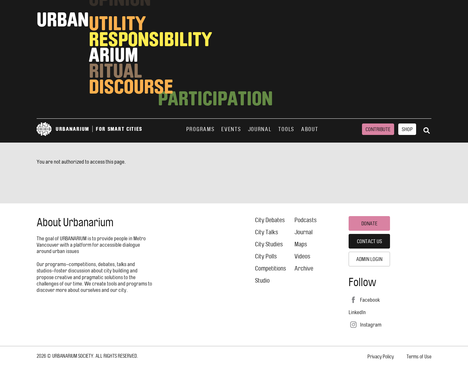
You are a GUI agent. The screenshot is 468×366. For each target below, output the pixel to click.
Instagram (370, 324)
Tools (286, 129)
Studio (262, 280)
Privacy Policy (380, 357)
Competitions (270, 268)
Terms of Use (419, 357)
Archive (303, 268)
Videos (302, 256)
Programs (200, 129)
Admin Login (369, 259)
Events (231, 129)
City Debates (270, 220)
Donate (369, 223)
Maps (300, 244)
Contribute (378, 129)
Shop (407, 129)
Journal (260, 129)
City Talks (266, 232)
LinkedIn (357, 312)
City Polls (266, 256)
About (309, 129)
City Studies (269, 244)
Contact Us (369, 241)
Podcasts (305, 220)
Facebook (370, 300)
